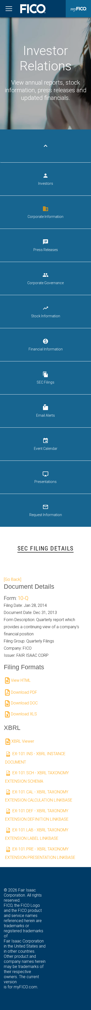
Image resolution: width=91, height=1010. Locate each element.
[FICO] (33, 8)
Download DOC (24, 703)
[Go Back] (12, 579)
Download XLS (24, 714)
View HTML (21, 680)
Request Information (45, 510)
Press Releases (45, 245)
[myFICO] (78, 8)
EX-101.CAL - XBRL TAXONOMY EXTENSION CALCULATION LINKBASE (38, 796)
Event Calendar (45, 444)
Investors (45, 179)
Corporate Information (45, 212)
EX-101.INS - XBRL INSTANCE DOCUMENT (35, 758)
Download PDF (24, 692)
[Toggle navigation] (9, 9)
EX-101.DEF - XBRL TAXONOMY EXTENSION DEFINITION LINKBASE (37, 815)
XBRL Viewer (22, 741)
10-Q (23, 598)
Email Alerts (45, 410)
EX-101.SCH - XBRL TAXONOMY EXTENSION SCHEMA (37, 777)
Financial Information (46, 344)
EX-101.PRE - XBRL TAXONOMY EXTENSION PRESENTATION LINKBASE (40, 853)
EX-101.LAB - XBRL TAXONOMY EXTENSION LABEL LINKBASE (36, 834)
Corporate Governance (45, 278)
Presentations (45, 477)
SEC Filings (45, 377)
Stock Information (45, 311)
